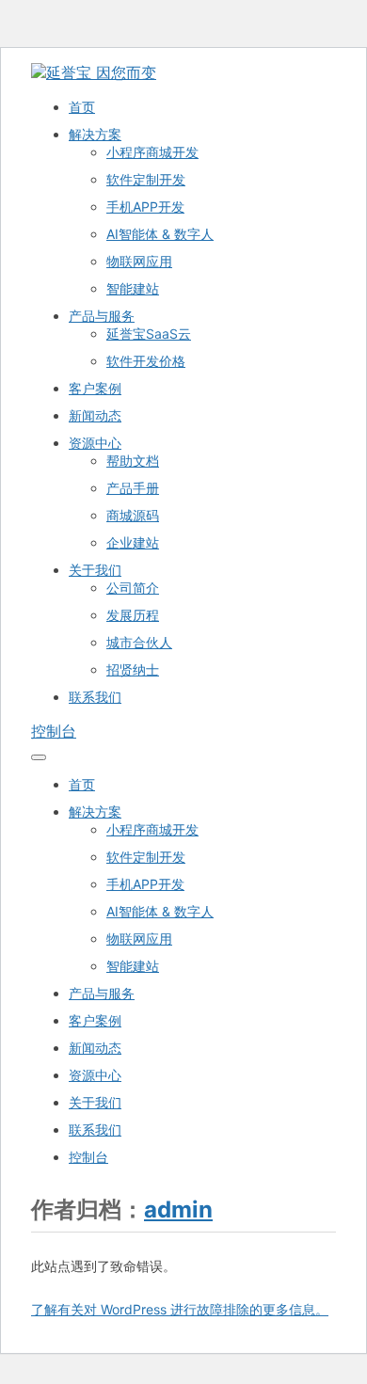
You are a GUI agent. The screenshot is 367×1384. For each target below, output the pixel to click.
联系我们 (95, 697)
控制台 (53, 731)
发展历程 (132, 615)
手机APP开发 (145, 207)
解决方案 (95, 134)
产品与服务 (102, 316)
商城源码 (132, 515)
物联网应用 (139, 261)
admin (178, 1209)
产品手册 (132, 488)
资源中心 (95, 443)
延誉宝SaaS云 (148, 334)
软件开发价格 (145, 361)
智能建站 (132, 288)
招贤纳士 (132, 669)
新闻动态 (95, 415)
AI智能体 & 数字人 (160, 234)
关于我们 (95, 570)
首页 (82, 107)
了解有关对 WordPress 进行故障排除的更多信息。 (179, 1309)
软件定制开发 (145, 179)
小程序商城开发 (152, 152)
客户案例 (95, 388)
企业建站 (132, 542)
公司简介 (132, 588)
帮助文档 (132, 461)
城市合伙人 (139, 642)
